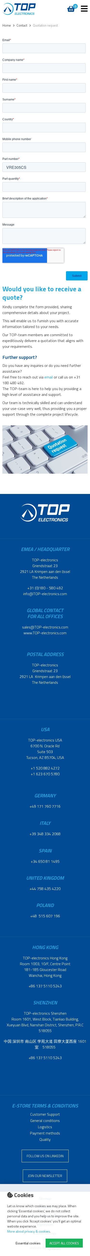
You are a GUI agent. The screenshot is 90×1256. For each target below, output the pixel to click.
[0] (70, 6)
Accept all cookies (64, 1243)
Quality (45, 1139)
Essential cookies (28, 1243)
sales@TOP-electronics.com (45, 627)
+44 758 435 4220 (45, 889)
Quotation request (45, 25)
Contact (22, 25)
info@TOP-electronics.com (45, 594)
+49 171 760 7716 (45, 806)
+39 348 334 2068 (45, 834)
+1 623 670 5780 (45, 774)
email (48, 377)
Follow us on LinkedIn (45, 1155)
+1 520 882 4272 (45, 768)
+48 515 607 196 (45, 916)
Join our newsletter (45, 1175)
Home (6, 25)
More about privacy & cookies (28, 1231)
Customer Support (45, 1114)
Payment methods (45, 1133)
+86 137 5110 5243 (45, 986)
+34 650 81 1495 (45, 861)
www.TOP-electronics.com (45, 633)
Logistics (45, 1127)
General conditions (45, 1120)
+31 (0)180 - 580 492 (45, 588)
